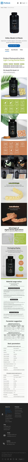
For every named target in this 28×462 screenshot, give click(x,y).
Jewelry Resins (18, 415)
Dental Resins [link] (11, 7)
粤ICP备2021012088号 (6, 456)
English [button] (23, 3)
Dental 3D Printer (18, 408)
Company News (7, 427)
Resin (5, 7)
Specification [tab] (14, 49)
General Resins (18, 416)
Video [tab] (21, 49)
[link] (2, 7)
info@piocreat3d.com (12, 434)
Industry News (7, 429)
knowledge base (7, 426)
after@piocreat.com (11, 436)
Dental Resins (18, 413)
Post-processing (18, 410)
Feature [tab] (7, 49)
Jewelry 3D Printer (19, 411)
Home (2, 7)
